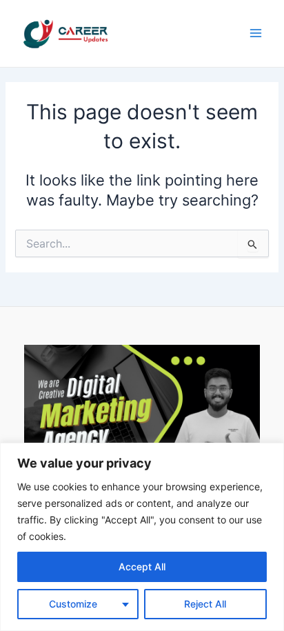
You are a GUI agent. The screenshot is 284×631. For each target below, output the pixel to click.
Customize (73, 604)
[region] (142, 537)
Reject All (205, 604)
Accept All (142, 566)
